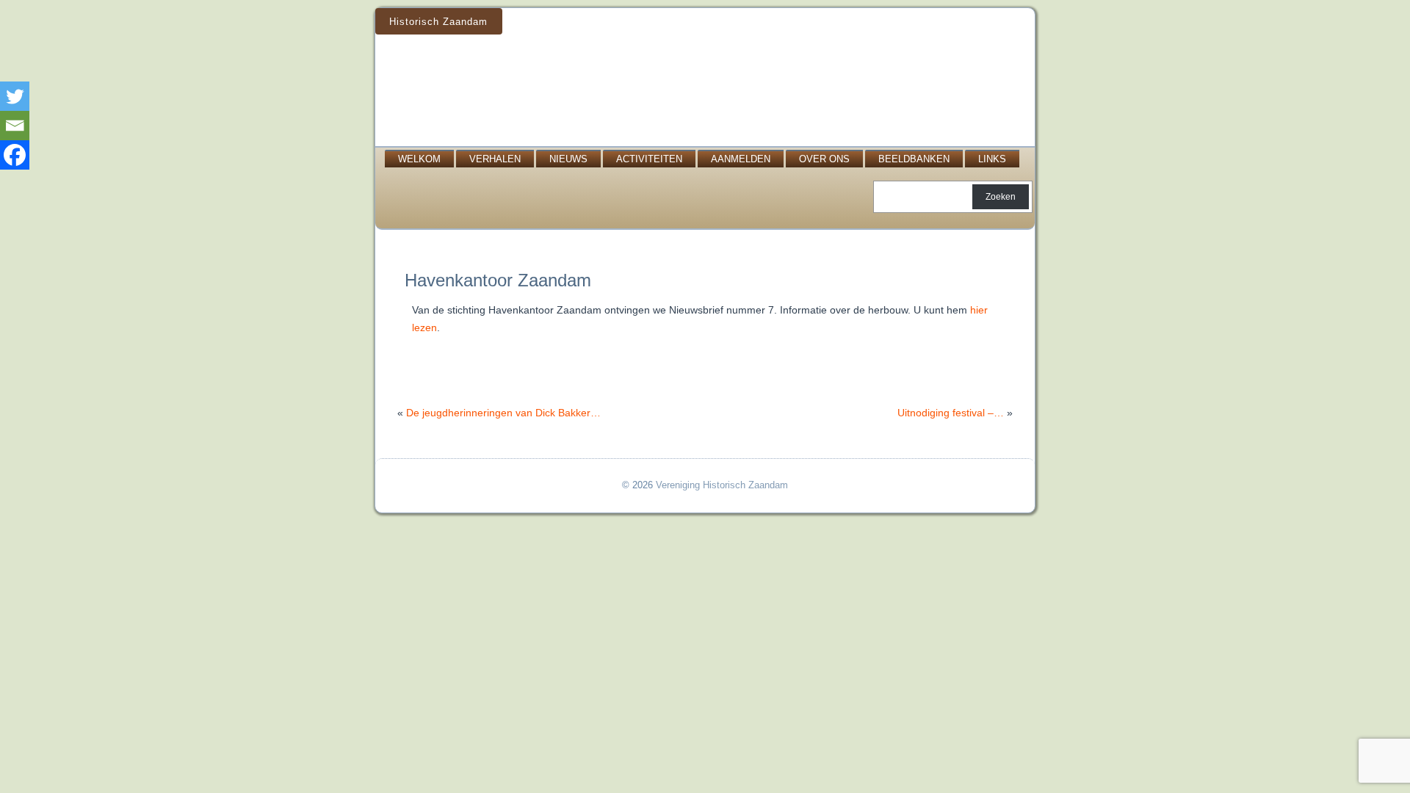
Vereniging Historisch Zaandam (722, 484)
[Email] (14, 125)
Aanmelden (740, 158)
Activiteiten (649, 158)
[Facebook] (14, 155)
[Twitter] (14, 96)
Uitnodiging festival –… (950, 413)
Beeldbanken (914, 158)
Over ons (824, 158)
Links (992, 158)
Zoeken (1001, 197)
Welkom (419, 158)
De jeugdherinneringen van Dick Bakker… (503, 413)
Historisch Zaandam (438, 21)
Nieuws (568, 158)
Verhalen (495, 158)
